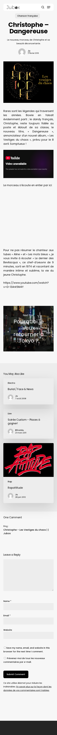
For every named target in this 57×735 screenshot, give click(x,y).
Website (7, 629)
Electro (11, 383)
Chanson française (27, 15)
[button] (48, 7)
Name (7, 601)
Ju (29, 50)
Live (10, 413)
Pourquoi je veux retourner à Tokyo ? (28, 328)
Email (7, 615)
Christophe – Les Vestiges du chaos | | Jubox (26, 531)
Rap (10, 481)
